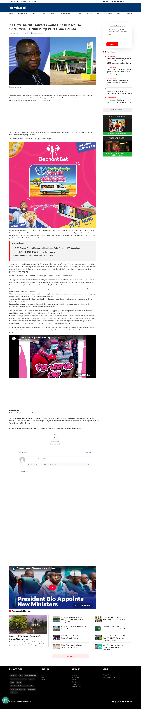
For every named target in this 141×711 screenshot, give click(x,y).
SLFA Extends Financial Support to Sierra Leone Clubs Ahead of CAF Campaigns (47, 248)
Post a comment (37, 33)
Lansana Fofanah (15, 87)
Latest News (110, 52)
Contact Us (75, 684)
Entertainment (65, 13)
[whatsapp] (123, 1)
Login (89, 452)
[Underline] (34, 465)
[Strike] (37, 465)
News (11, 13)
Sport (99, 13)
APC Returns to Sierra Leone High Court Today (34, 256)
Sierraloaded (21, 418)
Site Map (74, 679)
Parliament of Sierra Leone (18, 689)
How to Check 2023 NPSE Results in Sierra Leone (35, 252)
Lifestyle (78, 13)
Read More (70, 656)
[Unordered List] (42, 465)
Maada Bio (13, 675)
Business (89, 13)
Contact (30, 1)
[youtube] (121, 1)
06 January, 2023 (15, 33)
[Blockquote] (45, 465)
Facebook (31, 418)
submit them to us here (80, 421)
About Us (75, 675)
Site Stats (75, 682)
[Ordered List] (39, 465)
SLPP (12, 682)
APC (20, 675)
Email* (108, 34)
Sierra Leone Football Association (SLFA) (22, 686)
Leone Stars (31, 689)
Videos (44, 13)
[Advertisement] (97, 7)
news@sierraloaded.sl (62, 421)
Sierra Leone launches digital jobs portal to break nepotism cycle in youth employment (119, 72)
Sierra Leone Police (30, 675)
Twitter (50, 418)
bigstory (31, 679)
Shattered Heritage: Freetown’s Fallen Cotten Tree (24, 637)
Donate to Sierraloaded (22, 423)
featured (19, 682)
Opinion (129, 13)
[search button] (35, 1)
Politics (53, 13)
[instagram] (107, 1)
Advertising (75, 677)
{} (53, 464)
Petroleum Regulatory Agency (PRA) (21, 413)
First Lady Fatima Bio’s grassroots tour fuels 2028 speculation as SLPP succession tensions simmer (119, 61)
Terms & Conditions (109, 677)
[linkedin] (118, 1)
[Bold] (29, 465)
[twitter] (112, 1)
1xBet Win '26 (22, 13)
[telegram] (115, 1)
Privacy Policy (107, 675)
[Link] (50, 465)
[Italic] (31, 465)
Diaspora (109, 13)
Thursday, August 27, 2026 (17, 1)
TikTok (73, 418)
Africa (119, 13)
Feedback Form (76, 686)
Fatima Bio (13, 693)
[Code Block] (47, 465)
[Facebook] (104, 1)
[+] (55, 464)
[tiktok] (109, 1)
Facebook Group (41, 418)
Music (34, 13)
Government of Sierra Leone (18, 679)
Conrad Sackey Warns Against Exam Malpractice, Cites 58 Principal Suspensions (118, 82)
